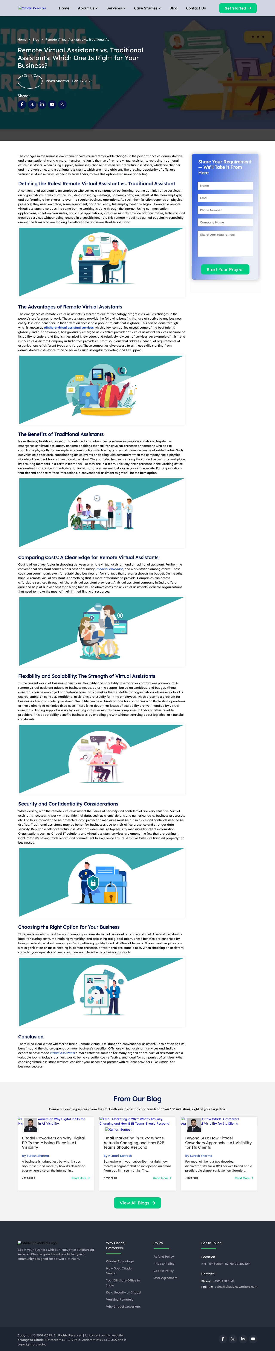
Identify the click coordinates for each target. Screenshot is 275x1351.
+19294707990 (223, 1281)
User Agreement (165, 1278)
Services (114, 8)
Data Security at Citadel (123, 1292)
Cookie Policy (164, 1270)
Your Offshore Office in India (123, 1282)
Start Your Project (225, 269)
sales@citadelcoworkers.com (236, 1287)
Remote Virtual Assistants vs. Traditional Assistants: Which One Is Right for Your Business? (77, 39)
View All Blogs (134, 1202)
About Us (86, 8)
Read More (79, 1178)
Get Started (235, 8)
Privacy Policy (164, 1263)
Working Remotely (119, 1299)
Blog (173, 8)
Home (64, 8)
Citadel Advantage (120, 1261)
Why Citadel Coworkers (123, 1307)
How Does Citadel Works (119, 1270)
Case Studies (145, 8)
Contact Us (196, 8)
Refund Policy (164, 1256)
